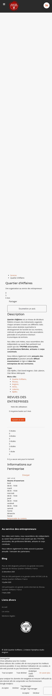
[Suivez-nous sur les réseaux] (46, 5)
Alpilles (14, 392)
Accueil (4, 607)
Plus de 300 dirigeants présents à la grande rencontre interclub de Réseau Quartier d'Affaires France (23, 569)
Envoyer (26, 475)
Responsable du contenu (17, 518)
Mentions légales (8, 616)
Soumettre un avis (27, 308)
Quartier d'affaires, (19, 379)
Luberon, (16, 389)
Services (13, 275)
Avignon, (15, 384)
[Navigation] (4, 4)
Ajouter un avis (18, 420)
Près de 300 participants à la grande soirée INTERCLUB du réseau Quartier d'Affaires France (25, 579)
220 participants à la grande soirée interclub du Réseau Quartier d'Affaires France (23, 590)
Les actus (5, 611)
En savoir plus (44, 673)
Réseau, (15, 382)
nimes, (15, 387)
